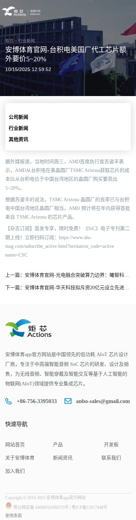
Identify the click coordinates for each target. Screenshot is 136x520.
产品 (58, 444)
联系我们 (111, 457)
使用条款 (13, 515)
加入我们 (15, 471)
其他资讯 (18, 139)
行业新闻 (18, 128)
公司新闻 (18, 117)
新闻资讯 (63, 457)
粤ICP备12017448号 (89, 507)
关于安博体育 (20, 457)
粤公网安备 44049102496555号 (41, 507)
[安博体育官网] (22, 11)
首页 (9, 41)
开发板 (111, 444)
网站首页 (15, 444)
